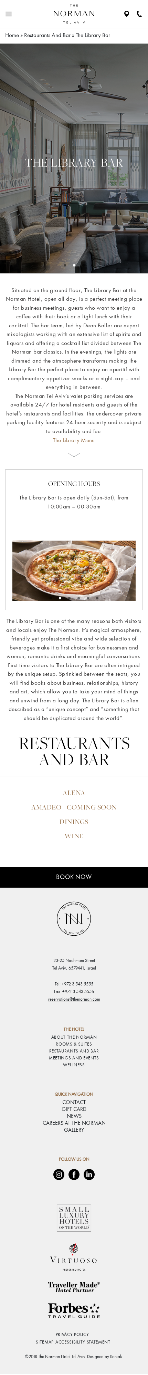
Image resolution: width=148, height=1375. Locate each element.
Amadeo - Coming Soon (73, 808)
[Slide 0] (65, 265)
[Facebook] (74, 1174)
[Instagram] (58, 1174)
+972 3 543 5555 (77, 984)
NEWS (74, 1116)
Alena (74, 793)
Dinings (74, 822)
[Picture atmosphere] (51, 598)
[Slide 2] (83, 265)
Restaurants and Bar (47, 35)
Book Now (74, 877)
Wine (74, 836)
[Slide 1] (74, 265)
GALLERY (74, 1130)
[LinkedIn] (89, 1174)
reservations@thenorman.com (74, 999)
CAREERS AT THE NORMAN (74, 1123)
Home (12, 35)
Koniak (116, 1357)
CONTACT (74, 1102)
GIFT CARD (74, 1109)
